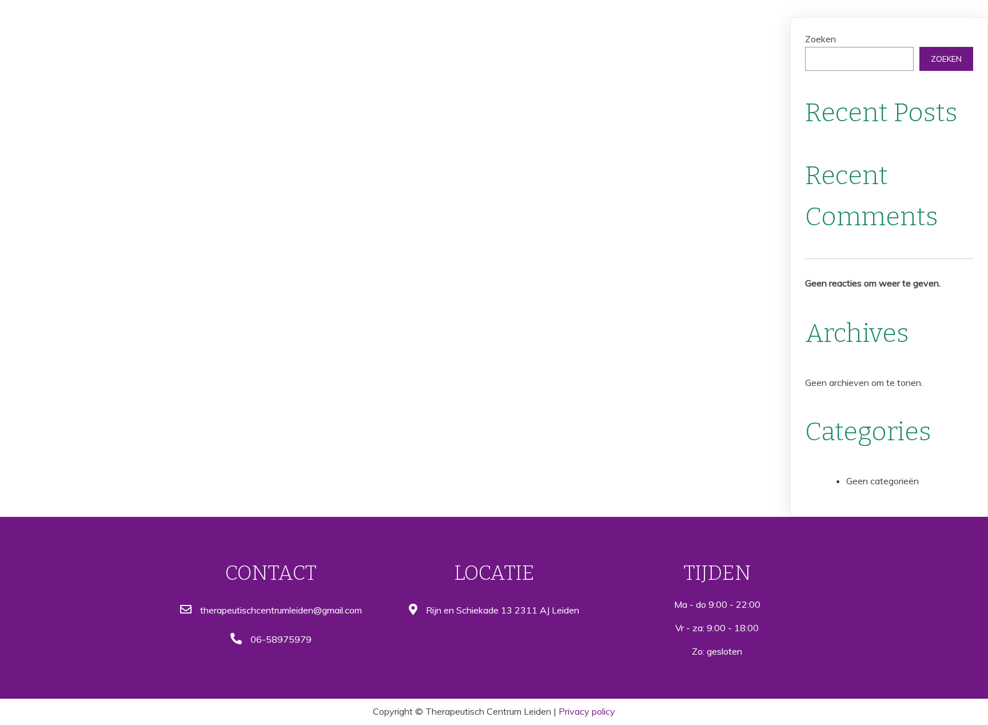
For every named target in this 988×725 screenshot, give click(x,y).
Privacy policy (587, 711)
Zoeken (820, 39)
